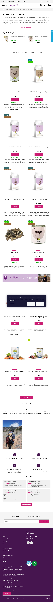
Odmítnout (31, 304)
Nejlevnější (24, 52)
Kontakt (2, 1)
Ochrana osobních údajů (7, 548)
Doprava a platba (10, 1)
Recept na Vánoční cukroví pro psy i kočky (11, 590)
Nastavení (12, 303)
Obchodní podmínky (7, 546)
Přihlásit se (44, 521)
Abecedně (39, 52)
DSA (3, 557)
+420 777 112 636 (33, 536)
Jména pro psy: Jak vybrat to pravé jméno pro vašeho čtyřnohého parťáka (13, 587)
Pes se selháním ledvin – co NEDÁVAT (10, 580)
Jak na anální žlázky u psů (8, 578)
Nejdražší (32, 52)
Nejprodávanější (15, 52)
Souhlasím (40, 304)
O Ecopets (18, 1)
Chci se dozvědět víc (26, 27)
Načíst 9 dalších (26, 397)
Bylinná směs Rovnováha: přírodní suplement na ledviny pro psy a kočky (12, 583)
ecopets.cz (28, 542)
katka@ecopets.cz (34, 539)
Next (49, 31)
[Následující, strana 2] (26, 403)
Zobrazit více (26, 504)
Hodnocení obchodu (26, 476)
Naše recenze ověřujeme (8, 555)
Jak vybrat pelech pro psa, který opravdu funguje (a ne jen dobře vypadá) (13, 566)
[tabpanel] (14, 40)
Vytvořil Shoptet (47, 598)
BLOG (24, 1)
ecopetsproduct (31, 542)
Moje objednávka (6, 550)
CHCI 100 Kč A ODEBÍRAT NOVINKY (26, 596)
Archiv (6, 593)
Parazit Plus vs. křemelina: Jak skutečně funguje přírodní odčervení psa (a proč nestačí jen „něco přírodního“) (12, 571)
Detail (14, 99)
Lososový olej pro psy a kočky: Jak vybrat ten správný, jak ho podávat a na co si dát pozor (13, 575)
